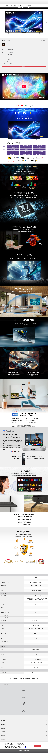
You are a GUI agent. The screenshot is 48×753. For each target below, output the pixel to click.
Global (2, 717)
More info (24, 747)
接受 (37, 745)
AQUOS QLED (20, 5)
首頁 (4, 5)
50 (3, 44)
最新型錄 (3, 735)
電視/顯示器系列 (13, 5)
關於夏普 (3, 720)
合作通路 (3, 731)
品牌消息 (3, 724)
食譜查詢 (3, 739)
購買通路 (24, 66)
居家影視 (7, 5)
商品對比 (43, 40)
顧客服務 (3, 728)
